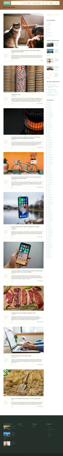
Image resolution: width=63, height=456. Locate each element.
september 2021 (50, 182)
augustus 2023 (50, 147)
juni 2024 (49, 132)
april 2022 (49, 170)
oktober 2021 (50, 180)
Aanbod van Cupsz (15, 94)
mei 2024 (49, 134)
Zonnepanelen (50, 36)
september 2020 (50, 202)
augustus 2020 (50, 204)
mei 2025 (49, 120)
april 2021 (49, 190)
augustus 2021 (50, 184)
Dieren (13, 53)
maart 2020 (49, 212)
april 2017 (49, 254)
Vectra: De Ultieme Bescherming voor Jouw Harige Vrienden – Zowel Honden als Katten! (26, 51)
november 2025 (50, 114)
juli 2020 (49, 205)
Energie (49, 29)
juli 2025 (49, 119)
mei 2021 (49, 189)
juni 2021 (49, 187)
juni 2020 (49, 207)
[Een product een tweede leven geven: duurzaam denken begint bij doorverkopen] (50, 51)
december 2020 (50, 197)
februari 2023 (50, 154)
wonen (49, 34)
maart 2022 (49, 172)
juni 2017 (49, 250)
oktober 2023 (50, 145)
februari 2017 (50, 257)
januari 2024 (50, 140)
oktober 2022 (50, 160)
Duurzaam (13, 139)
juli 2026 (49, 102)
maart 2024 (49, 137)
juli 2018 (49, 237)
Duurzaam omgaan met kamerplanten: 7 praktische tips (57, 60)
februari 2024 (50, 139)
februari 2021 (50, 194)
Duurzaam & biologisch (51, 429)
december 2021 (50, 177)
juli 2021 (49, 185)
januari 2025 (50, 125)
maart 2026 (49, 109)
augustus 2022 (50, 164)
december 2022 (50, 157)
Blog (48, 430)
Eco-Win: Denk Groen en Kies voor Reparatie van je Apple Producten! (25, 227)
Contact (49, 435)
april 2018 (49, 240)
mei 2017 (49, 252)
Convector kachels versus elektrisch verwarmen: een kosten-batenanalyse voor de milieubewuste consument (25, 137)
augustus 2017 (50, 247)
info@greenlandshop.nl (21, 425)
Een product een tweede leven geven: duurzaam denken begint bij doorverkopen (53, 86)
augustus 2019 (50, 220)
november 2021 (50, 179)
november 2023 (50, 144)
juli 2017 (49, 249)
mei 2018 (49, 239)
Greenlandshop (7, 3)
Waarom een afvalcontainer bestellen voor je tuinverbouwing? (26, 398)
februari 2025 (50, 124)
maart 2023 (49, 152)
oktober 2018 (50, 234)
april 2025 (49, 122)
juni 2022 (49, 167)
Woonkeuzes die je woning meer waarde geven (57, 67)
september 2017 (50, 245)
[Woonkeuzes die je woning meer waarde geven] (50, 68)
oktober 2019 (50, 217)
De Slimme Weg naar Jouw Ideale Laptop (21, 355)
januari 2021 (50, 195)
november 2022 (50, 159)
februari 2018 (50, 244)
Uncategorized (14, 179)
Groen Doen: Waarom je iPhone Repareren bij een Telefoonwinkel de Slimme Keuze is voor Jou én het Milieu (27, 271)
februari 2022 (50, 174)
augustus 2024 (50, 129)
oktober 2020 (50, 200)
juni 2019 (49, 224)
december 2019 (50, 215)
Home (23, 7)
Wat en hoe (49, 427)
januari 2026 (50, 112)
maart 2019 (49, 227)
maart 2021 (49, 192)
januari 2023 (50, 155)
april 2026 (49, 107)
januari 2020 (50, 214)
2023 (20, 7)
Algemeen (49, 22)
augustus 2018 (50, 235)
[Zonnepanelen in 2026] (50, 44)
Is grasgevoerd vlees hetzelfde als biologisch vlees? (23, 313)
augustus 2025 (50, 117)
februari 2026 (50, 110)
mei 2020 (49, 209)
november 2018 (50, 232)
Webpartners (50, 434)
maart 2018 (49, 242)
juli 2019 (49, 222)
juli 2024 (49, 130)
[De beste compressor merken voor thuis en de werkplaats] (50, 75)
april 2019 (49, 225)
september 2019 (50, 219)
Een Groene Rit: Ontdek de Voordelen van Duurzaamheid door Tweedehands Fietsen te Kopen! (26, 177)
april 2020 (49, 210)
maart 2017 (49, 255)
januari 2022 (50, 175)
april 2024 (49, 135)
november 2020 (50, 199)
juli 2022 (49, 165)
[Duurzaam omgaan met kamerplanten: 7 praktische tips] (50, 60)
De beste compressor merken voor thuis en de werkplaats (56, 75)
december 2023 (50, 142)
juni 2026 (49, 104)
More (12, 60)
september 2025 (50, 115)
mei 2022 (49, 169)
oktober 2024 (50, 127)
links (48, 432)
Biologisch (49, 24)
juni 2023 (49, 150)
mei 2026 (49, 105)
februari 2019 (50, 229)
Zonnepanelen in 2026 (57, 43)
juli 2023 (49, 149)
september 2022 (50, 162)
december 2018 (50, 230)
